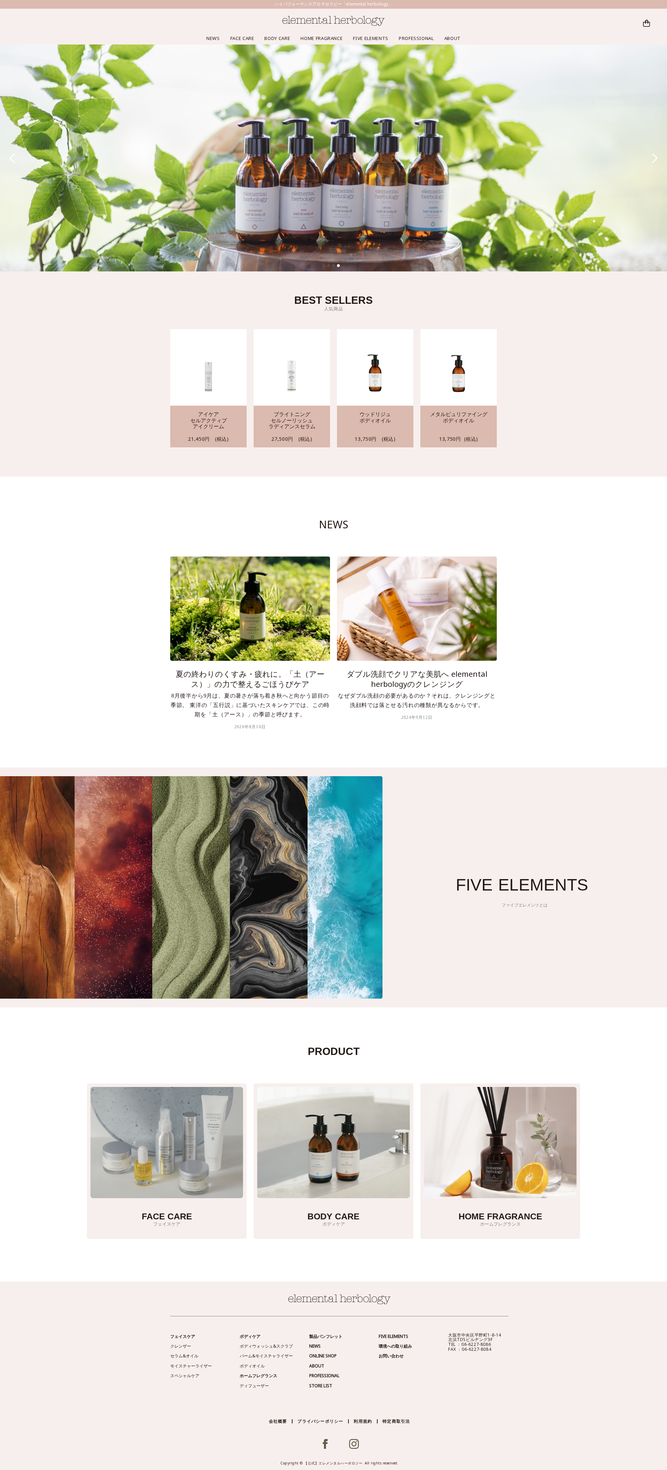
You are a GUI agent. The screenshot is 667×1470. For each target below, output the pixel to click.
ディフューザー (254, 1386)
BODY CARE (277, 38)
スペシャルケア (184, 1376)
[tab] (328, 265)
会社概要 (278, 1421)
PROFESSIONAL (416, 38)
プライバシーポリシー (320, 1421)
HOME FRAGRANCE (321, 38)
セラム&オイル (184, 1356)
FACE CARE (242, 38)
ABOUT (452, 38)
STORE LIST (320, 1386)
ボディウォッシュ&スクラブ (266, 1346)
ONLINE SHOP (323, 1356)
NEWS (213, 38)
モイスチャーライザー (191, 1366)
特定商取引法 (396, 1421)
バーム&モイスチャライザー (266, 1356)
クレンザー (180, 1346)
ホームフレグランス (258, 1376)
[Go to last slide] (14, 158)
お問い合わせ (391, 1356)
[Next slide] (653, 158)
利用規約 (363, 1421)
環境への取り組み (395, 1346)
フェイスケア (182, 1336)
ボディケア (250, 1336)
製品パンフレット (326, 1336)
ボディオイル (252, 1366)
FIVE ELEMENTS (370, 38)
